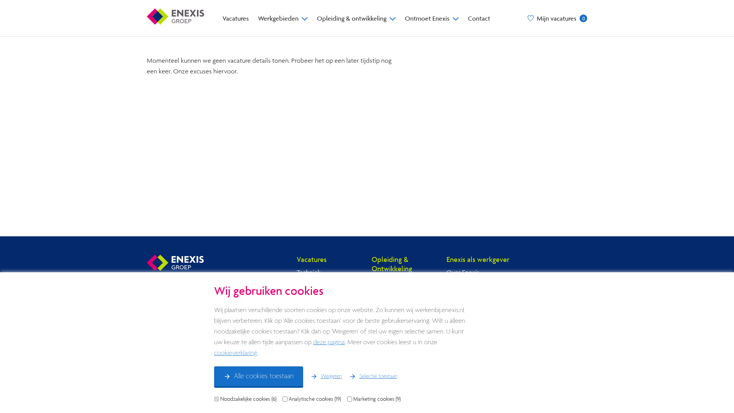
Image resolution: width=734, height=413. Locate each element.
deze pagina (329, 342)
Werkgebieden (278, 18)
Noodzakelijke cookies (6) (248, 399)
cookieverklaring (235, 353)
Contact (479, 18)
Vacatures (235, 18)
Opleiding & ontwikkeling (351, 18)
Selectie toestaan (378, 376)
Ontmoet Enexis (427, 18)
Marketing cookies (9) (377, 399)
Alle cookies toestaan (264, 376)
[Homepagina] (175, 18)
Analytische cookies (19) (315, 399)
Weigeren (331, 376)
